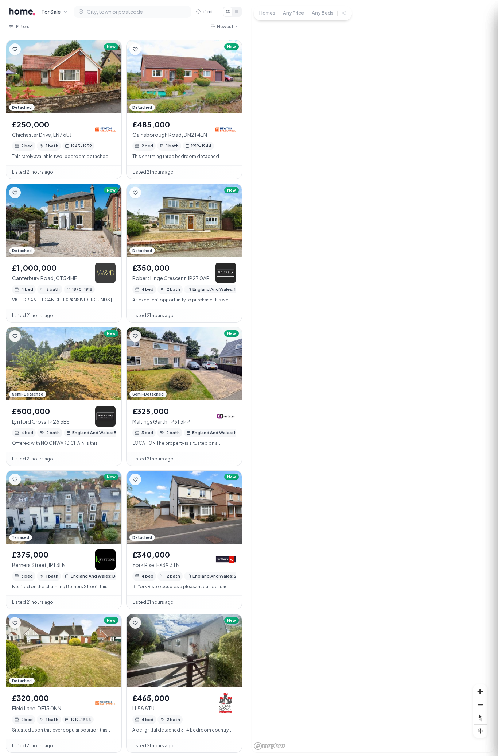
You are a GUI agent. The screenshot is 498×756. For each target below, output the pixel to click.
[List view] (236, 11)
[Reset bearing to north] (480, 717)
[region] (373, 378)
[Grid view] (227, 11)
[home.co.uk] (22, 11)
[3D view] (480, 730)
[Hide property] (29, 49)
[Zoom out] (480, 704)
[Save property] (15, 49)
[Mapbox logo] (270, 746)
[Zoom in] (480, 691)
